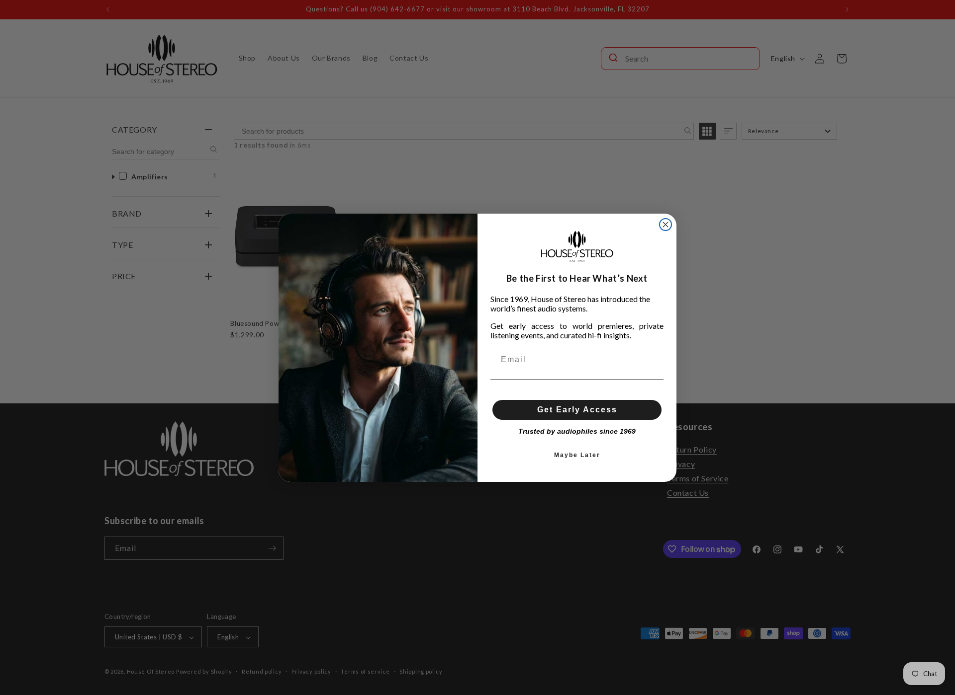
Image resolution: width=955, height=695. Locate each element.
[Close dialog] (665, 225)
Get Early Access (577, 409)
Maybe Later (577, 455)
